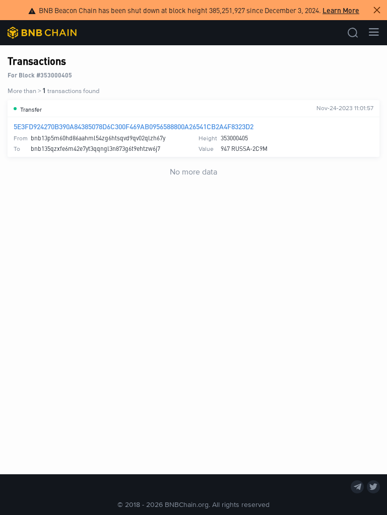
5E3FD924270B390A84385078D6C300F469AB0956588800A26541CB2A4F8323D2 (133, 126)
